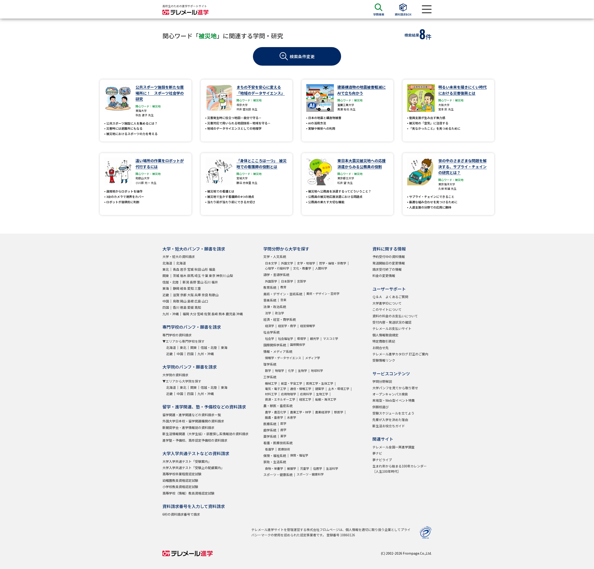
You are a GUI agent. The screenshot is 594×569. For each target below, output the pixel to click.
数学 (268, 370)
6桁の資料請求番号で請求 (181, 514)
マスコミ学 (330, 338)
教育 (283, 287)
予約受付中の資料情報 (388, 256)
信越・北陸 (170, 282)
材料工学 (271, 394)
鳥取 (176, 301)
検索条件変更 (302, 56)
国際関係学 (297, 344)
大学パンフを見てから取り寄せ (395, 388)
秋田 (197, 269)
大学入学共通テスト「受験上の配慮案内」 (193, 467)
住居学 (317, 468)
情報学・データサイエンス (283, 358)
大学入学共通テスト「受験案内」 (186, 461)
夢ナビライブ (382, 459)
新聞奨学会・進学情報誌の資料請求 (188, 427)
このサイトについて (387, 309)
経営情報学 (307, 326)
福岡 (186, 314)
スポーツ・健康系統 (278, 474)
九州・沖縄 (170, 314)
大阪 (190, 295)
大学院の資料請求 (175, 375)
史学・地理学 (306, 263)
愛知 (190, 288)
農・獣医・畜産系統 (278, 405)
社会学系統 (271, 332)
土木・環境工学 (338, 388)
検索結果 (411, 35)
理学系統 (269, 364)
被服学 (291, 468)
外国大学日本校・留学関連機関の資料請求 (193, 421)
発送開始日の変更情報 (388, 263)
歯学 (283, 430)
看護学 (269, 449)
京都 (183, 295)
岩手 (183, 269)
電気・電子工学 (275, 388)
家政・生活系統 (274, 462)
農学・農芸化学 (275, 412)
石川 (207, 282)
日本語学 (287, 281)
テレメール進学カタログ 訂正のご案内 (400, 354)
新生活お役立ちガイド (388, 426)
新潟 (186, 282)
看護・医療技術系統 (278, 442)
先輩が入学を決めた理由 (390, 419)
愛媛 (190, 307)
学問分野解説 (382, 381)
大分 (193, 314)
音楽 (283, 300)
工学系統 (269, 377)
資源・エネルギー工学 (280, 399)
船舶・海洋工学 (325, 399)
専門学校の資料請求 (177, 335)
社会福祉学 (285, 338)
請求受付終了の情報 (387, 269)
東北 (165, 269)
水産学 (291, 417)
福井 (214, 282)
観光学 (314, 338)
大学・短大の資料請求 (178, 256)
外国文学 (287, 263)
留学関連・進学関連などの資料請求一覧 (191, 414)
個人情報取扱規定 (385, 335)
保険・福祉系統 (274, 455)
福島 (212, 269)
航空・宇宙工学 (291, 383)
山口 (205, 301)
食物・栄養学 (274, 468)
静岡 (176, 288)
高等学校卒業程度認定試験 (181, 474)
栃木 (183, 275)
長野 (193, 282)
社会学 (269, 338)
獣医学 (338, 412)
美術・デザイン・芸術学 (322, 293)
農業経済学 (322, 412)
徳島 (183, 307)
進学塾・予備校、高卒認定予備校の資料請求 (194, 440)
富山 (200, 282)
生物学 (302, 370)
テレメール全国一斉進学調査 (393, 447)
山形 (205, 269)
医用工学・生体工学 (319, 383)
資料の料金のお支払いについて (395, 316)
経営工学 (305, 399)
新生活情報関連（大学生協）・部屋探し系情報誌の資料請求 (205, 433)
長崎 (214, 314)
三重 (197, 288)
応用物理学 (288, 394)
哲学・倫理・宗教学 (332, 263)
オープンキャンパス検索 (390, 394)
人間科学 (321, 268)
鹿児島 (231, 314)
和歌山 (214, 295)
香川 (176, 307)
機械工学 (271, 383)
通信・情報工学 (300, 388)
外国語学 (271, 281)
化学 (291, 370)
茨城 (176, 275)
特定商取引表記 (383, 341)
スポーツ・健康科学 (310, 474)
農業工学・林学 (300, 412)
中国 (165, 301)
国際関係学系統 (274, 345)
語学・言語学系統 (276, 274)
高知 (197, 307)
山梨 (229, 275)
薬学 (283, 436)
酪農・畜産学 (274, 417)
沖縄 (239, 314)
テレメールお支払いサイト (391, 328)
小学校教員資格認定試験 (180, 486)
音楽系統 (269, 300)
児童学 (304, 468)
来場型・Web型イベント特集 (393, 400)
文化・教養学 (302, 268)
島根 (190, 301)
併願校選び (380, 407)
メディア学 (312, 358)
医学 (283, 423)
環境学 (301, 338)
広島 (197, 301)
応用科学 (306, 394)
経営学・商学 (287, 326)
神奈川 (221, 275)
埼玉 (197, 275)
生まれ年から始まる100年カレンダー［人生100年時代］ (399, 468)
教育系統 (269, 287)
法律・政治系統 (274, 306)
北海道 (167, 263)
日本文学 (271, 263)
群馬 (190, 275)
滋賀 (176, 295)
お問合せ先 (380, 347)
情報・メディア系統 (277, 351)
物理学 (279, 370)
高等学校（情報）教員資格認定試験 (188, 493)
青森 (176, 269)
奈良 (205, 295)
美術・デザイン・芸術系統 (282, 294)
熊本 (222, 314)
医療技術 (284, 449)
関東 (165, 275)
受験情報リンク (383, 360)
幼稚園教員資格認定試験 (180, 480)
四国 (165, 307)
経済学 (269, 326)
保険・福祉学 (299, 455)
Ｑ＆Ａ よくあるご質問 (390, 296)
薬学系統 (269, 436)
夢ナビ (377, 453)
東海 (165, 288)
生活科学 (332, 468)
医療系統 (269, 423)
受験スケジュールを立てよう (393, 413)
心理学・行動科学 (277, 268)
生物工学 (322, 394)
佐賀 (207, 314)
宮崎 (200, 314)
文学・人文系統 (274, 256)
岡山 (183, 301)
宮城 (190, 269)
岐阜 (183, 288)
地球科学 (317, 370)
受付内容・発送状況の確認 (391, 322)
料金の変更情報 (383, 275)
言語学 (301, 281)
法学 (268, 313)
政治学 (279, 313)
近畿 (165, 295)
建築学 (319, 388)
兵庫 (197, 295)
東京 (212, 275)
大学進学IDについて (387, 303)
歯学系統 (269, 430)
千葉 (205, 275)
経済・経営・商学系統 (279, 319)
